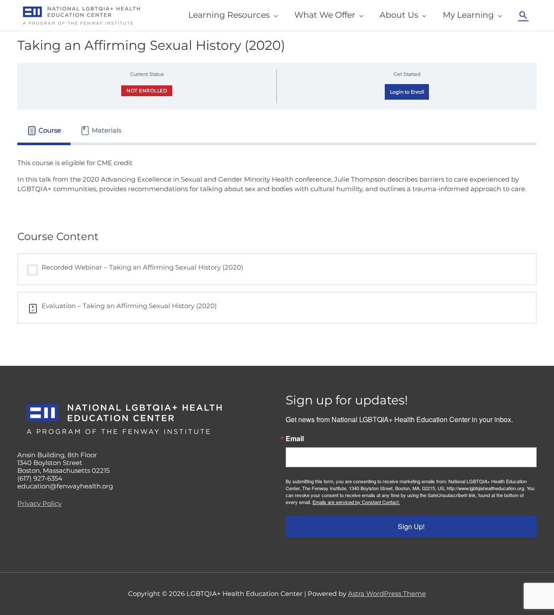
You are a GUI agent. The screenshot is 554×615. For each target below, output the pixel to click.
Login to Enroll (407, 92)
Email (295, 438)
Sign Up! (411, 526)
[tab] (44, 131)
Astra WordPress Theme (387, 593)
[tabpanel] (277, 181)
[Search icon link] (523, 15)
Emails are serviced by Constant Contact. (356, 501)
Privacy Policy (39, 503)
